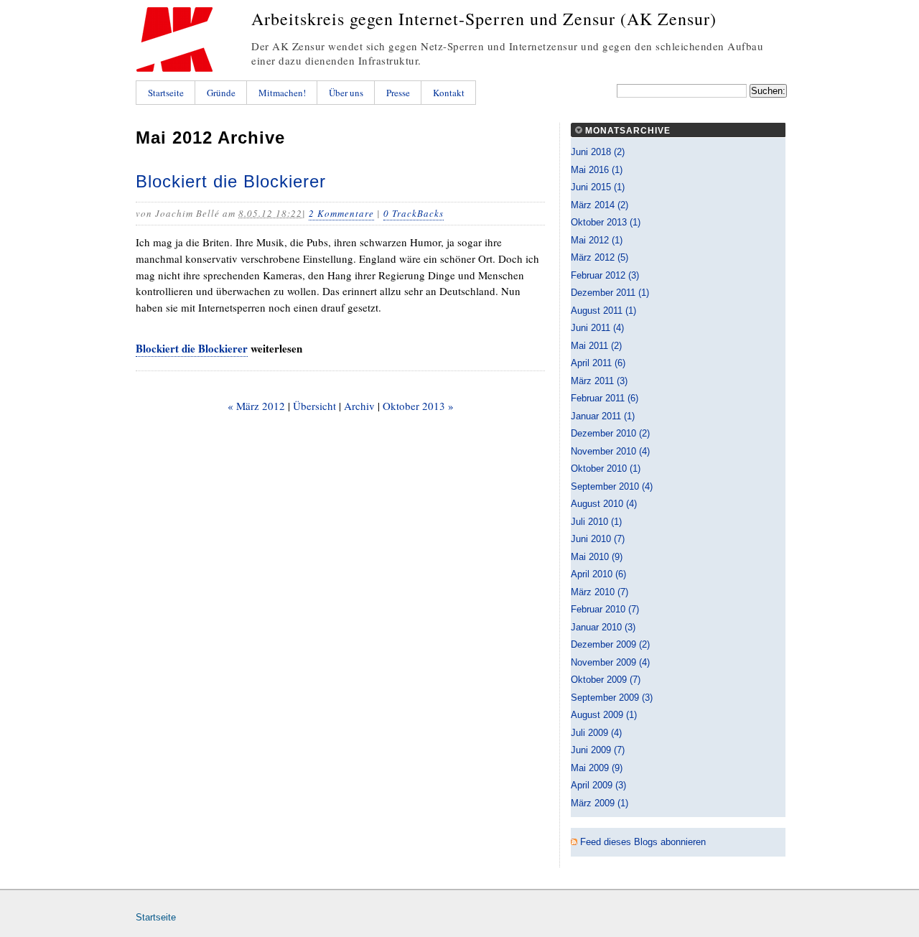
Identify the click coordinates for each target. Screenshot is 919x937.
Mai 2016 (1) (596, 169)
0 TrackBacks (413, 213)
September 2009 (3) (612, 697)
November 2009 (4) (610, 662)
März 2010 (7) (599, 592)
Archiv (359, 405)
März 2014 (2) (599, 205)
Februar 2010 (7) (605, 609)
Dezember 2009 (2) (610, 644)
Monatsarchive (628, 131)
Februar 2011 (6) (604, 398)
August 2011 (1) (603, 310)
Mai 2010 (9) (596, 556)
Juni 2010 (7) (598, 538)
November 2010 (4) (610, 451)
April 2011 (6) (598, 363)
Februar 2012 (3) (605, 275)
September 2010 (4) (612, 486)
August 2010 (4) (604, 503)
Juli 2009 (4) (596, 732)
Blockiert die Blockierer (231, 181)
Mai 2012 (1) (596, 240)
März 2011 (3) (599, 381)
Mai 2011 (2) (596, 345)
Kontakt (449, 92)
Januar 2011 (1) (603, 416)
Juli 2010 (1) (596, 521)
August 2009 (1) (604, 714)
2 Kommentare (341, 213)
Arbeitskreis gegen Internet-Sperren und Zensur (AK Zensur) (484, 18)
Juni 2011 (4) (597, 327)
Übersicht (314, 405)
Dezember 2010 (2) (610, 433)
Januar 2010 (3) (603, 627)
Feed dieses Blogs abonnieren (643, 841)
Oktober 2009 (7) (605, 679)
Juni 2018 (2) (598, 151)
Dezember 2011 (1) (610, 292)
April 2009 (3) (598, 785)
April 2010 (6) (598, 574)
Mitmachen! (282, 92)
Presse (398, 92)
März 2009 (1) (599, 803)
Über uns (346, 92)
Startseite (166, 92)
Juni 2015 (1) (598, 187)
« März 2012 (256, 405)
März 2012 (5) (599, 257)
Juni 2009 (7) (598, 750)
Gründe (221, 92)
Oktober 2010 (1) (605, 468)
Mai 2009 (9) (596, 768)
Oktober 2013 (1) (605, 222)
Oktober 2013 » (418, 405)
